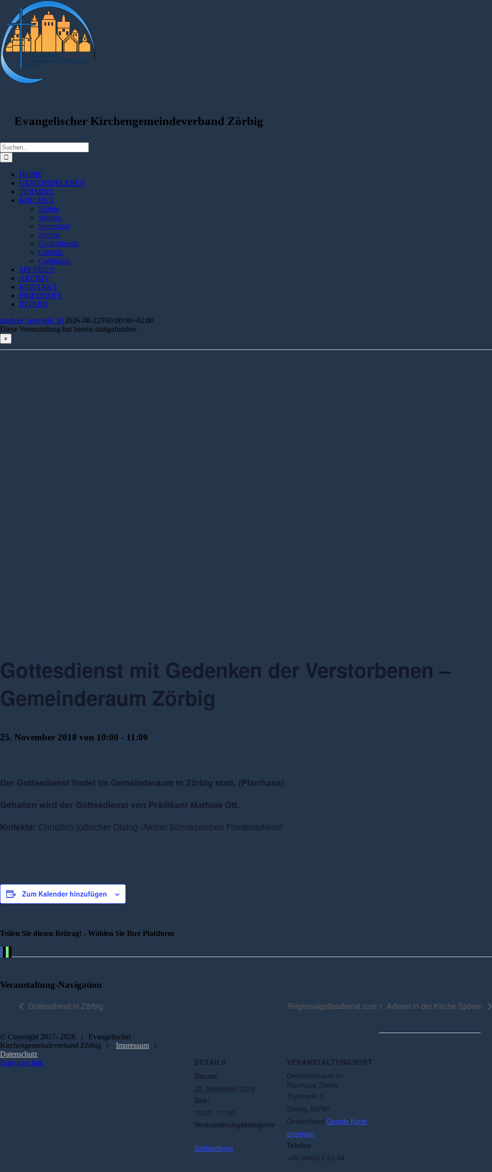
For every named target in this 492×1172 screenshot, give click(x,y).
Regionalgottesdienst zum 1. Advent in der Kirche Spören (385, 1005)
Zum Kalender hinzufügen (64, 893)
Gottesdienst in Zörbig (65, 1005)
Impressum (132, 1045)
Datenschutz (18, 1054)
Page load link (21, 1063)
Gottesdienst (214, 1148)
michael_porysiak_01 (32, 320)
